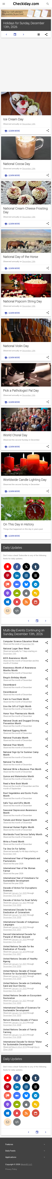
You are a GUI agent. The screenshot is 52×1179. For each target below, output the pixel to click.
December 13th (28, 124)
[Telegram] (35, 584)
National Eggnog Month (15, 730)
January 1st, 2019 (19, 1023)
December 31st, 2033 (12, 1015)
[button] (4, 4)
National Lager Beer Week (16, 648)
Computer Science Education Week (20, 641)
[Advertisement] (26, 65)
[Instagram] (26, 575)
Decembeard (9, 685)
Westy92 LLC (26, 1164)
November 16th (9, 854)
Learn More (12, 131)
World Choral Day (15, 435)
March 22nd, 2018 (19, 1047)
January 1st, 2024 (19, 1013)
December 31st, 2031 (12, 930)
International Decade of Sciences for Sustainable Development (21, 1009)
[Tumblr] (35, 566)
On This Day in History (18, 524)
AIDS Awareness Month (15, 658)
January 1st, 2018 (19, 952)
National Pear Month (13, 745)
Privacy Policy (11, 1169)
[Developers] (17, 610)
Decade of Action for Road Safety (20, 900)
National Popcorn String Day (22, 301)
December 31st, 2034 (12, 896)
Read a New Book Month (15, 783)
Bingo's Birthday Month (14, 677)
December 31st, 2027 (12, 954)
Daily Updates (12, 547)
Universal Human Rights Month (18, 827)
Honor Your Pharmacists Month (18, 713)
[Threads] (35, 575)
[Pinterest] (7, 575)
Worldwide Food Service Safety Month (22, 834)
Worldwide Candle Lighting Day (24, 480)
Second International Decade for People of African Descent (19, 935)
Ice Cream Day (13, 119)
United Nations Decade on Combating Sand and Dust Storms (22, 984)
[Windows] (7, 602)
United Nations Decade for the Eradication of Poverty (18, 947)
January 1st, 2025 (19, 893)
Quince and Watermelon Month (18, 776)
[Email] (7, 610)
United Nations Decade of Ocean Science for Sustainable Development (22, 972)
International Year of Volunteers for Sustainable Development (21, 879)
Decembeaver (10, 692)
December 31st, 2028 (12, 1025)
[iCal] (35, 602)
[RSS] (26, 602)
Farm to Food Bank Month (16, 699)
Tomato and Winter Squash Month (20, 820)
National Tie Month (12, 762)
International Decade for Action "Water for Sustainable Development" (22, 1043)
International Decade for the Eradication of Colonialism (17, 911)
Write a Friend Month (13, 841)
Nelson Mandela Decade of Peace (20, 1020)
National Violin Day (16, 346)
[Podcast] (7, 593)
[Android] (17, 593)
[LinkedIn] (17, 575)
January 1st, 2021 (19, 903)
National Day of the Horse (20, 257)
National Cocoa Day (16, 164)
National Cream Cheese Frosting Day (25, 210)
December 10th (9, 654)
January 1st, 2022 (19, 927)
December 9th (28, 644)
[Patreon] (7, 584)
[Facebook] (17, 566)
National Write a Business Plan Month (22, 769)
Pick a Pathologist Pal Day (21, 390)
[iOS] (26, 593)
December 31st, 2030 (12, 905)
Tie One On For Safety (14, 849)
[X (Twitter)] (26, 566)
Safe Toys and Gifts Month (16, 803)
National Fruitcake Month (15, 738)
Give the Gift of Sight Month (17, 706)
